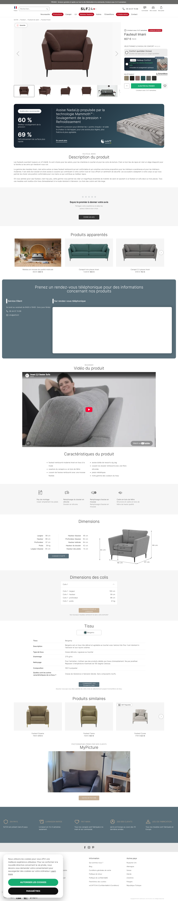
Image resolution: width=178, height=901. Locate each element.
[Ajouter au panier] (146, 85)
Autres (98, 14)
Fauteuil (23, 20)
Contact (134, 14)
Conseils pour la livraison (89, 610)
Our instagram (89, 847)
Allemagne (130, 866)
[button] (18, 53)
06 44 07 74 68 (15, 311)
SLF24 (16, 20)
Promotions (57, 14)
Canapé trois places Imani (89, 269)
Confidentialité (104, 885)
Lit (76, 14)
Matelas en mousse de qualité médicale (38, 269)
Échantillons (109, 14)
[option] (126, 78)
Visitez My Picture (89, 798)
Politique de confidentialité (98, 878)
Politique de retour (95, 874)
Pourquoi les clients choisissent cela (141, 64)
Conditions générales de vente (100, 870)
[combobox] (34, 9)
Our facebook (85, 847)
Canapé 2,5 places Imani (140, 269)
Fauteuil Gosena (38, 733)
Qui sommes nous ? (96, 863)
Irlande (129, 874)
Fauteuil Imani (45, 20)
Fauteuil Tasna (89, 733)
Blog (90, 866)
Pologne (129, 882)
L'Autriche (130, 878)
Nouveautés (45, 14)
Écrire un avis (89, 217)
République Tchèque (134, 885)
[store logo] (89, 9)
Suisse (129, 870)
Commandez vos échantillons (89, 684)
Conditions (114, 885)
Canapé (68, 14)
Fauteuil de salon (33, 20)
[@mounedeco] (89, 771)
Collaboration (122, 14)
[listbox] (145, 78)
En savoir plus (61, 140)
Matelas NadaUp (86, 14)
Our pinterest (93, 847)
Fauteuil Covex (140, 733)
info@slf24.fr (14, 315)
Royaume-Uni (131, 863)
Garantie (22, 25)
